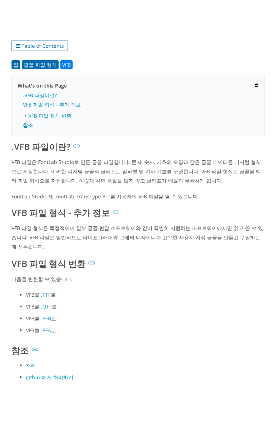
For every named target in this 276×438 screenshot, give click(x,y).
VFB (66, 64)
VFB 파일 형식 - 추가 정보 (52, 104)
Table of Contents (42, 45)
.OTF (46, 306)
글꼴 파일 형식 (40, 64)
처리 (31, 365)
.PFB (46, 318)
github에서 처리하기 (49, 377)
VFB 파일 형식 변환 (50, 115)
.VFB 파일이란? (40, 95)
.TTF (46, 294)
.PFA (46, 330)
